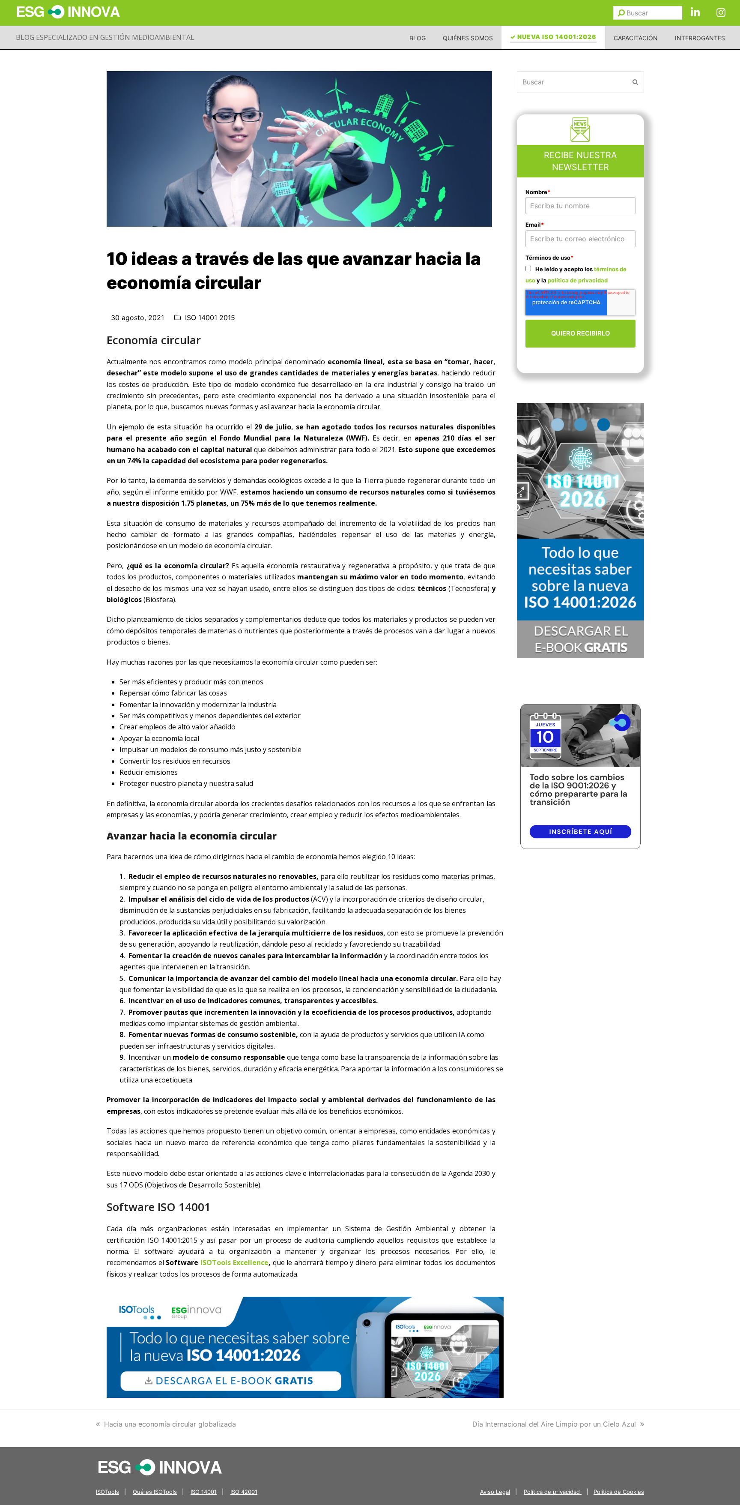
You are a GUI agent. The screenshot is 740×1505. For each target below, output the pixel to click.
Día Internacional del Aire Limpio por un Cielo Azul (554, 1424)
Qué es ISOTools (155, 1491)
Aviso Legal (495, 1491)
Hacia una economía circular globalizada (170, 1424)
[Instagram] (721, 13)
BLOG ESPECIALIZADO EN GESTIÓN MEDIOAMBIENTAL (105, 37)
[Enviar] (621, 13)
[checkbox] (580, 274)
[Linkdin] (695, 13)
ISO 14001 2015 (210, 317)
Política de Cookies (619, 1491)
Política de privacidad (553, 1491)
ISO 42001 (243, 1491)
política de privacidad (578, 280)
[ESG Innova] (160, 1466)
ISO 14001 (204, 1491)
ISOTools (107, 1491)
